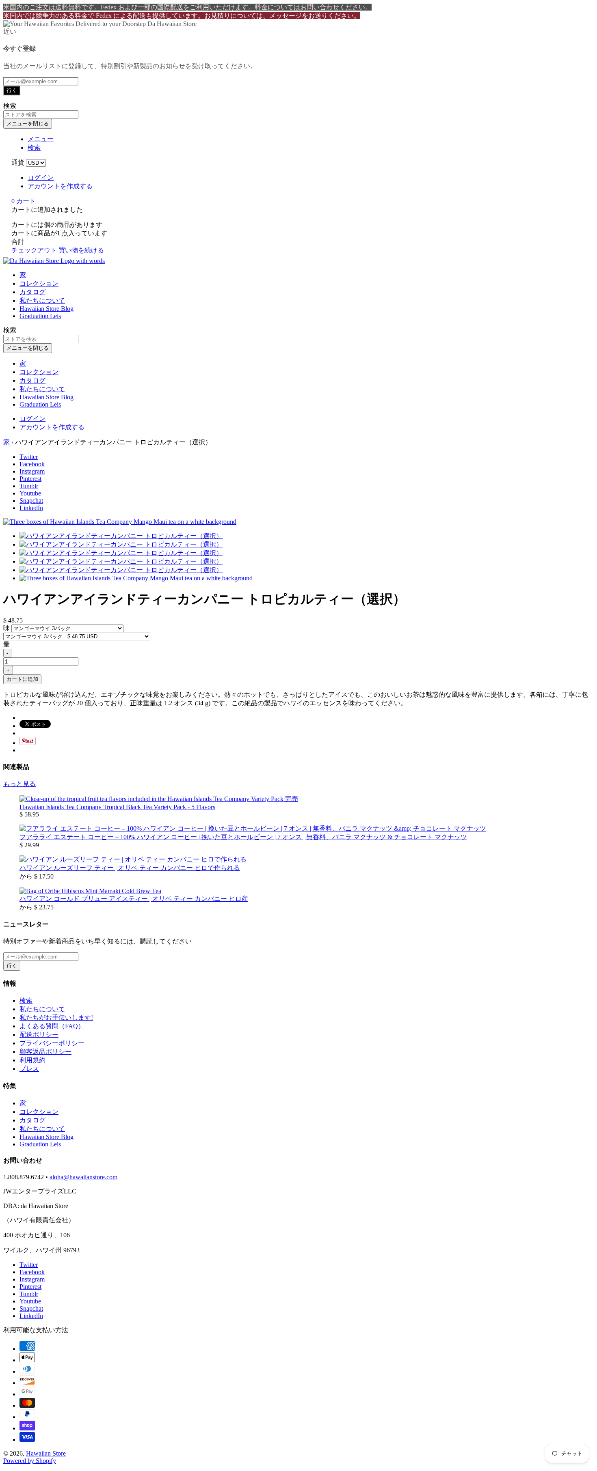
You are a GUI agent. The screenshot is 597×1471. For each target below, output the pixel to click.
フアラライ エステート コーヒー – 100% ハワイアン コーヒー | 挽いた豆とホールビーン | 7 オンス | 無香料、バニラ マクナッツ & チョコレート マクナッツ (243, 836)
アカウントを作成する (60, 186)
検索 (25, 1000)
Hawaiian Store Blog (46, 308)
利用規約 (32, 1060)
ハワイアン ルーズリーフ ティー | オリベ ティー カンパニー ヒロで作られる (129, 867)
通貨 (17, 162)
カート (23, 201)
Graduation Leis (40, 315)
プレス (29, 1068)
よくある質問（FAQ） (51, 1026)
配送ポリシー (38, 1034)
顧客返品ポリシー (45, 1051)
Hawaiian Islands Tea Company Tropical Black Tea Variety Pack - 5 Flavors (117, 806)
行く (11, 90)
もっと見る (19, 783)
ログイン (41, 177)
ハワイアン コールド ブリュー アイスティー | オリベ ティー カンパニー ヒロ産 (133, 898)
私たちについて (42, 300)
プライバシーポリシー (51, 1043)
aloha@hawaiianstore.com (83, 1177)
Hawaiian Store (46, 1453)
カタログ (32, 292)
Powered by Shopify (29, 1460)
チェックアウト (34, 250)
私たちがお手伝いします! (56, 1017)
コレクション (38, 283)
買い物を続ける (81, 250)
